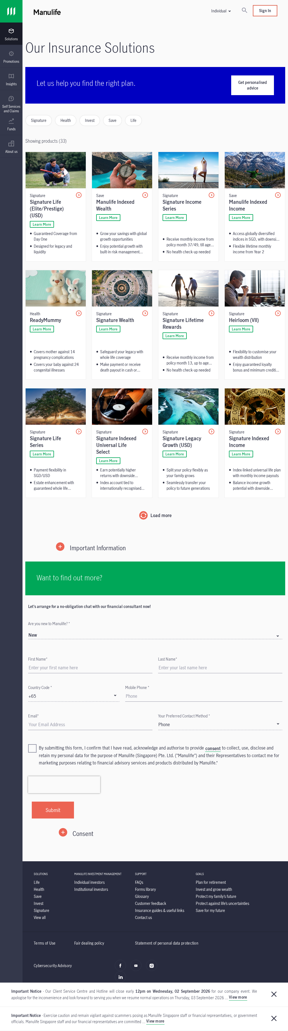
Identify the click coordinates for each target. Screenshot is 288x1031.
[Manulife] (65, 11)
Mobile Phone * (137, 687)
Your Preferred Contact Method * (184, 716)
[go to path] (55, 206)
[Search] (244, 11)
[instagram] (153, 968)
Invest (89, 120)
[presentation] (11, 34)
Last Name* (167, 659)
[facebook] (122, 968)
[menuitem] (11, 35)
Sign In (265, 10)
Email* (33, 716)
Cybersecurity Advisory (53, 965)
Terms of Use (45, 943)
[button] (220, 11)
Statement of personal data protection (166, 943)
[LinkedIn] (122, 980)
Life (133, 120)
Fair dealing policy (89, 943)
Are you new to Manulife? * (49, 623)
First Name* (38, 659)
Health (65, 120)
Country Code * (40, 687)
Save (112, 120)
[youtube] (137, 968)
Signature (38, 120)
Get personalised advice (252, 85)
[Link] (11, 11)
